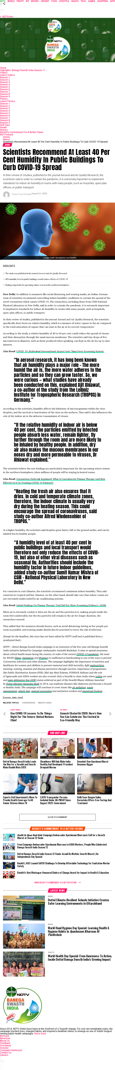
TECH (83, 1)
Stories (4, 129)
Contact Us (5, 1052)
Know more (40, 1033)
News (6, 139)
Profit (20, 1)
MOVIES (35, 1)
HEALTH (75, 1)
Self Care (5, 125)
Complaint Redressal (11, 1050)
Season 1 (5, 77)
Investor (4, 1047)
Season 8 (5, 94)
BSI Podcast (6, 134)
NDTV (2, 1)
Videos (3, 72)
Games (91, 1)
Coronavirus (28, 703)
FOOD (54, 1)
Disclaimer (5, 1045)
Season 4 (5, 84)
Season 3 (5, 82)
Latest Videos (7, 75)
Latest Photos (7, 101)
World (11, 1)
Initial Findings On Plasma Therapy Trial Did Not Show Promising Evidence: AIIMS (61, 605)
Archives (4, 1036)
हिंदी (27, 1)
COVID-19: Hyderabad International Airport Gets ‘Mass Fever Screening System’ (60, 351)
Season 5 (5, 87)
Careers (4, 1055)
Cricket (45, 1)
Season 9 (5, 96)
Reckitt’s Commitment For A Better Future (21, 132)
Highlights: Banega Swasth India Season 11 (22, 70)
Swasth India (45, 703)
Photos (4, 98)
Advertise (5, 1038)
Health (3, 127)
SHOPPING (102, 1)
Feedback (5, 1043)
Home (3, 67)
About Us (5, 1040)
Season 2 (5, 79)
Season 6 (5, 89)
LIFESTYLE (64, 1)
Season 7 (5, 91)
